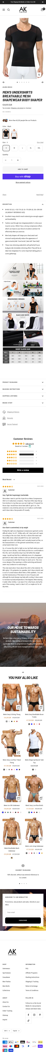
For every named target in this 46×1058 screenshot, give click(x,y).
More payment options (23, 182)
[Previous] (4, 82)
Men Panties (7, 982)
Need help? (39, 195)
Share (4, 195)
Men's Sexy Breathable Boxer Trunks (34, 715)
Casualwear (6, 977)
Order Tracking (7, 1011)
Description (7, 204)
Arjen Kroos (7, 87)
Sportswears (7, 973)
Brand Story (7, 403)
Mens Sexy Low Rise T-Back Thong (12, 761)
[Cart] (42, 10)
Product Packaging (10, 382)
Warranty (10, 418)
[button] (12, 455)
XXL (39, 148)
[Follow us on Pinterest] (40, 1015)
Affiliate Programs (31, 973)
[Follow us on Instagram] (34, 1015)
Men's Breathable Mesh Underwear (11, 849)
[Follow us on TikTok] (28, 1021)
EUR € (5, 1031)
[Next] (42, 82)
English (15, 1031)
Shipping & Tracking (32, 982)
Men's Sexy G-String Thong (11, 714)
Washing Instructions (11, 389)
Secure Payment (12, 424)
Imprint (5, 1020)
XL (31, 148)
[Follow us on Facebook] (28, 1015)
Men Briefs (6, 986)
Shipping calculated (17, 108)
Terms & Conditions (32, 990)
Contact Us (6, 1006)
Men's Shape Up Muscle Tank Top (34, 761)
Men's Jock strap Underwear (34, 846)
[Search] (8, 10)
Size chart (40, 142)
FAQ (27, 968)
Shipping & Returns (10, 396)
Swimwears (6, 968)
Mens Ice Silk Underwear (12, 805)
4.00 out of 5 (30, 444)
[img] (8, 487)
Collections (6, 990)
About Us (6, 1002)
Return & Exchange (32, 986)
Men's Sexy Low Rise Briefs (34, 805)
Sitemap (5, 1015)
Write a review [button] (23, 470)
